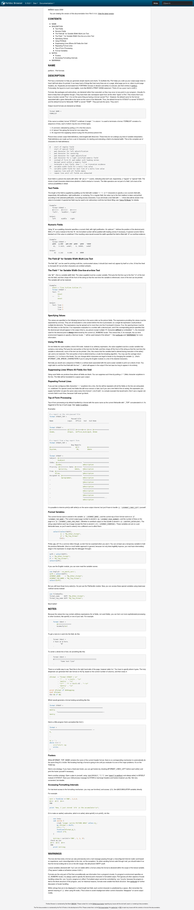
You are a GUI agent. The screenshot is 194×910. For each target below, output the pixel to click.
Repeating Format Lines (63, 45)
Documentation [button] (46, 3)
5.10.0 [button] (27, 3)
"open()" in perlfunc (115, 775)
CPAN (61, 9)
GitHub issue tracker (98, 904)
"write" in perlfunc (82, 405)
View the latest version (106, 13)
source (57, 9)
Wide (156, 3)
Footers (58, 55)
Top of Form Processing (63, 48)
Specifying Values (61, 38)
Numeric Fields (60, 31)
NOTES (54, 53)
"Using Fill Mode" (125, 200)
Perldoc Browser (13, 3)
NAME (54, 24)
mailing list (114, 907)
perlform (51, 9)
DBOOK (74, 904)
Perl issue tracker (103, 907)
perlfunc (134, 85)
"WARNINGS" (131, 335)
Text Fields (59, 28)
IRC (120, 907)
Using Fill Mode (60, 41)
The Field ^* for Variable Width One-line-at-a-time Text (74, 36)
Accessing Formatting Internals (66, 58)
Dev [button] (34, 3)
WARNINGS (56, 60)
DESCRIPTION (57, 26)
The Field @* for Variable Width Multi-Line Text (72, 33)
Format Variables (61, 50)
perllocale (119, 335)
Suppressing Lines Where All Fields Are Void (71, 43)
